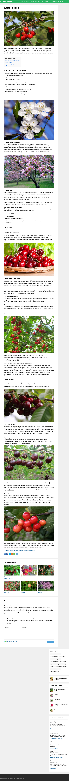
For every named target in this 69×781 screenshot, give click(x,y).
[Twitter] (10, 554)
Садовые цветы (35, 1)
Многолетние (63, 661)
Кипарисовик (53, 768)
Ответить (6, 613)
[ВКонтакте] (5, 554)
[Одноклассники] (12, 554)
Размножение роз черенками (56, 738)
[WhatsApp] (14, 554)
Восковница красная (25, 576)
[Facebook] (7, 554)
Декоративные (54, 656)
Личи (39, 576)
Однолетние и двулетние (56, 664)
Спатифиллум (57, 699)
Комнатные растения (24, 1)
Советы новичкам (55, 671)
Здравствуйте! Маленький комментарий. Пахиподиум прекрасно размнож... (58, 726)
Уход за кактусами (54, 748)
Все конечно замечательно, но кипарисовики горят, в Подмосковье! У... (58, 765)
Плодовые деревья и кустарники (12, 550)
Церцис (40, 592)
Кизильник (6, 592)
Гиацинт (56, 694)
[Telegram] (17, 554)
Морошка (23, 592)
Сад (42, 1)
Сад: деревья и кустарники (28, 550)
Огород (47, 1)
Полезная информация (57, 1)
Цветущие (61, 656)
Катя (23, 617)
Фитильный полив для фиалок (56, 757)
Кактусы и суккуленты (56, 659)
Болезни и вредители (55, 669)
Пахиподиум (52, 728)
